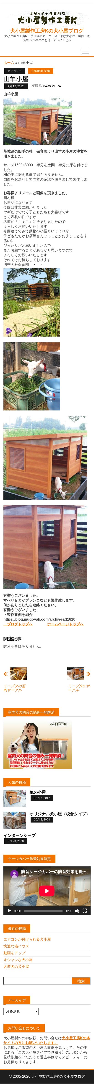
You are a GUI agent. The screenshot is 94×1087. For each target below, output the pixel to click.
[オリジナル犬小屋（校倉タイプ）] (14, 820)
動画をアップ (14, 953)
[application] (47, 890)
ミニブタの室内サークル (14, 688)
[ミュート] (77, 910)
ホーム (8, 63)
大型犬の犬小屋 (16, 967)
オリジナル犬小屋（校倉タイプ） (60, 814)
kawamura (52, 86)
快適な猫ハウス (16, 946)
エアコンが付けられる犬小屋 (27, 939)
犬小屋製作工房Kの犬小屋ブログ (47, 31)
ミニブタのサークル (79, 688)
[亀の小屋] (14, 798)
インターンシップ (19, 835)
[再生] (9, 910)
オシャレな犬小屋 (18, 960)
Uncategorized (40, 71)
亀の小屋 (38, 792)
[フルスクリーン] (84, 910)
